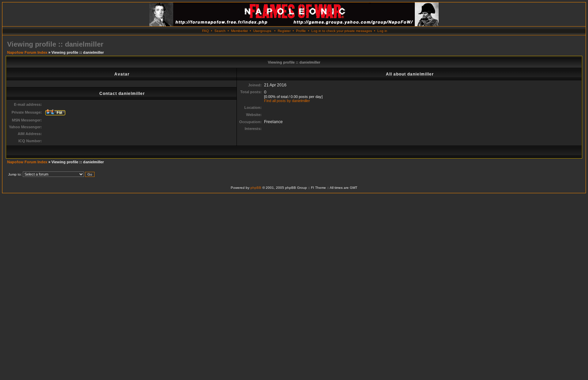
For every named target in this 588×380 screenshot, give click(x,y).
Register (284, 31)
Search (220, 31)
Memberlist (239, 31)
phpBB (255, 187)
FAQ (205, 31)
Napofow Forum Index (27, 52)
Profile (301, 31)
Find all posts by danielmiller (287, 101)
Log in (382, 31)
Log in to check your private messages (341, 31)
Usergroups (262, 31)
